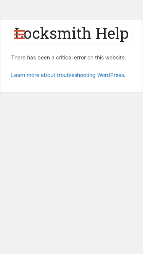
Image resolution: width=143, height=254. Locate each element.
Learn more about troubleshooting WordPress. (68, 75)
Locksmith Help (71, 33)
